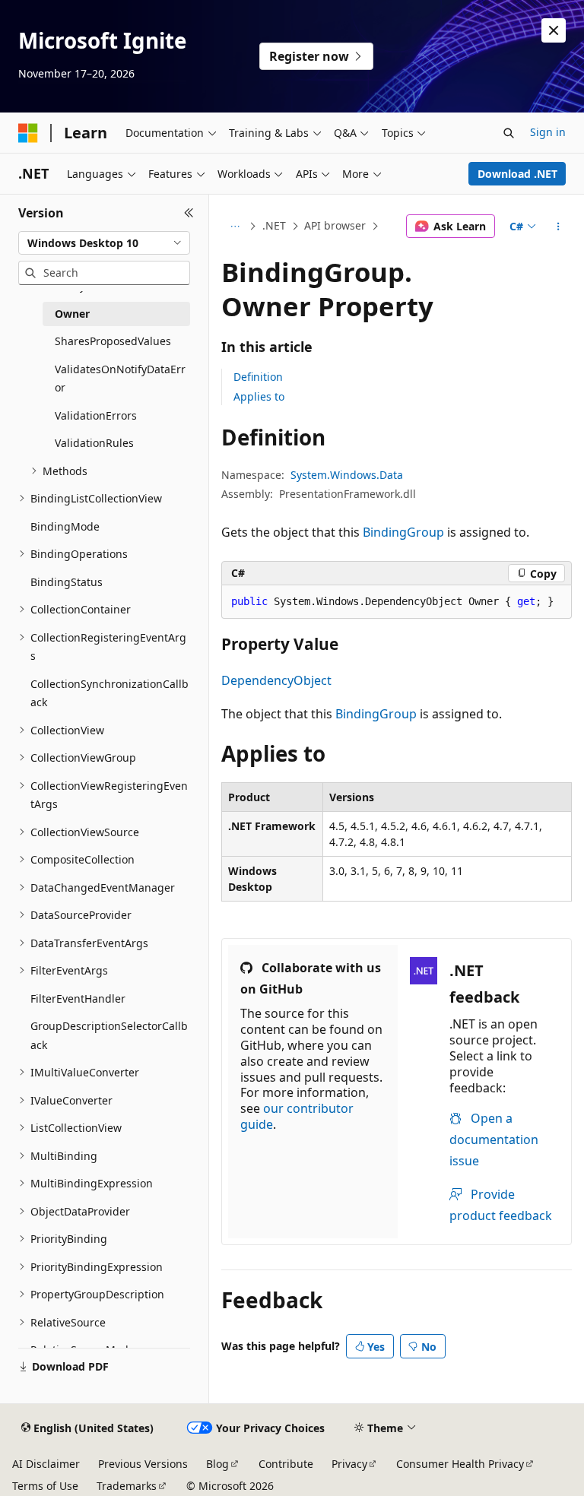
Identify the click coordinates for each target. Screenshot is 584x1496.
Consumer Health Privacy (460, 1463)
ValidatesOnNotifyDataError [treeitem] (120, 378)
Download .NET (517, 173)
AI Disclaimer (46, 1463)
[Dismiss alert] (553, 30)
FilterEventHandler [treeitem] (77, 998)
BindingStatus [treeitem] (66, 582)
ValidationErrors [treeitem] (96, 415)
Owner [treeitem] (72, 313)
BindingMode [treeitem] (65, 526)
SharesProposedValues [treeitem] (113, 341)
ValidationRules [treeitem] (94, 443)
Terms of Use (45, 1486)
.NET (274, 225)
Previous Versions (143, 1463)
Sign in (548, 132)
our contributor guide (297, 1116)
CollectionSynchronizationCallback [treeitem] (109, 693)
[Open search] (509, 133)
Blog (217, 1463)
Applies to (258, 396)
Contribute (286, 1463)
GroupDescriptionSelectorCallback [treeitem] (109, 1035)
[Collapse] (189, 213)
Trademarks (127, 1486)
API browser (335, 225)
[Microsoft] (28, 133)
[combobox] (104, 243)
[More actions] (558, 226)
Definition (258, 376)
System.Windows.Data (346, 475)
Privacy (349, 1463)
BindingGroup (403, 532)
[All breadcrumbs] (234, 226)
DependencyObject (276, 680)
